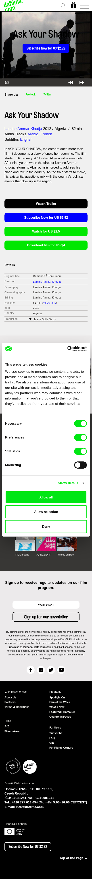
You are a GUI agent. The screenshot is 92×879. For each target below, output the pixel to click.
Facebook (31, 94)
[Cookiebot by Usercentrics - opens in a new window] (67, 349)
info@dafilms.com (30, 807)
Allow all (46, 497)
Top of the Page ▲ (73, 858)
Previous (70, 82)
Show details (68, 483)
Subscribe (55, 733)
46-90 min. (49, 302)
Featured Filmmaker (62, 712)
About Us (10, 697)
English (26, 139)
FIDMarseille (22, 554)
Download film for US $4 (46, 245)
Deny (46, 526)
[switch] (80, 437)
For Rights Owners (61, 747)
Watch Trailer (46, 204)
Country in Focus (60, 716)
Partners (10, 702)
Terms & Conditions (16, 707)
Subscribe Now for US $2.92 (46, 48)
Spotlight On (57, 697)
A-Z (6, 726)
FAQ (52, 738)
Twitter (47, 94)
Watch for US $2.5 (46, 231)
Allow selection (46, 512)
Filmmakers (12, 731)
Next (81, 82)
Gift (51, 742)
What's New (56, 707)
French (46, 134)
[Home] (13, 5)
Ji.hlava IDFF (43, 554)
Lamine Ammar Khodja (23, 129)
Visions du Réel (65, 554)
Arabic (32, 134)
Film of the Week (59, 702)
